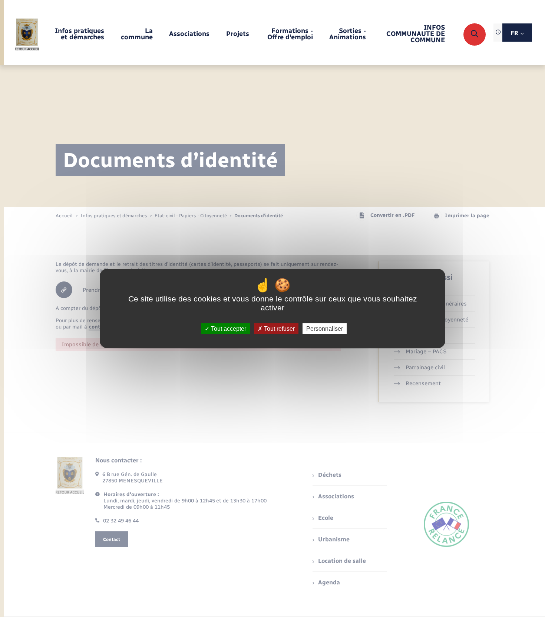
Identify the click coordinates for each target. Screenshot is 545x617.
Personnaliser (324, 329)
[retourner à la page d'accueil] (27, 34)
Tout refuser (278, 329)
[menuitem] (79, 34)
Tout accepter (227, 329)
